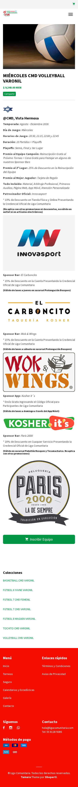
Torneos (8, 674)
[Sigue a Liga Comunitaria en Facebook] (5, 728)
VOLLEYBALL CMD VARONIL (18, 638)
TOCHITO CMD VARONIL (16, 628)
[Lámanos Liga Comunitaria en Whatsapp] (19, 728)
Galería (7, 698)
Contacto (8, 706)
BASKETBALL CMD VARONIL (18, 580)
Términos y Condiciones (56, 666)
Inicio (6, 666)
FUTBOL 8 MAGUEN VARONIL (19, 619)
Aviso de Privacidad (54, 674)
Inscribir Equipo (40, 539)
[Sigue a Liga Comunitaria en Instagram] (11, 728)
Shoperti (51, 777)
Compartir (9, 93)
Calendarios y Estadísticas (18, 690)
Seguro (7, 682)
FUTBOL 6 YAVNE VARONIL (18, 590)
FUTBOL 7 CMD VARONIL (17, 609)
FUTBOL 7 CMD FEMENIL (16, 599)
